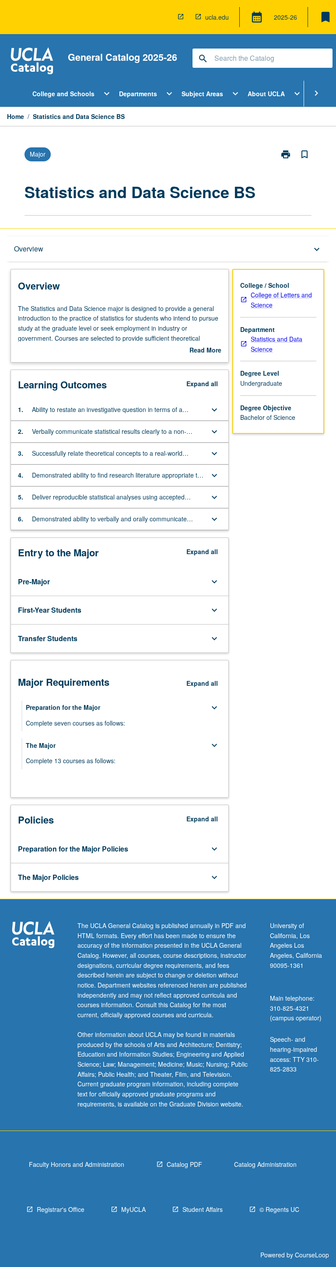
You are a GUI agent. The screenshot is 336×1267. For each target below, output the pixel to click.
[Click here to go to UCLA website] (33, 936)
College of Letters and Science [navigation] (281, 299)
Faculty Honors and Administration (76, 1164)
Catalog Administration (265, 1164)
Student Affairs (202, 1209)
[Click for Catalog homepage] (32, 62)
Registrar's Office (60, 1209)
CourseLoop (312, 1254)
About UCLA (266, 93)
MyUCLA (133, 1209)
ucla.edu (217, 17)
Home (15, 116)
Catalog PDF (184, 1164)
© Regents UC (279, 1209)
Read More (205, 350)
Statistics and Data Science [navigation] (276, 344)
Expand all (202, 383)
